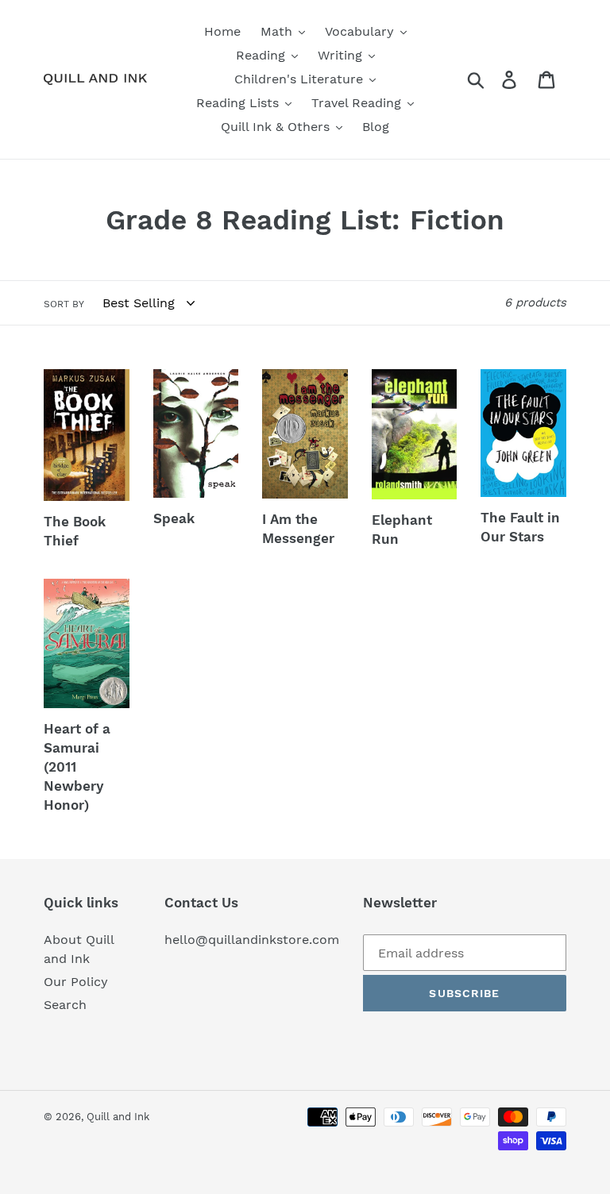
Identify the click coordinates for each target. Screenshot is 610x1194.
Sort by (64, 304)
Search (65, 1004)
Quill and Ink (118, 1117)
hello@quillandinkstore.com (251, 939)
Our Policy (76, 981)
